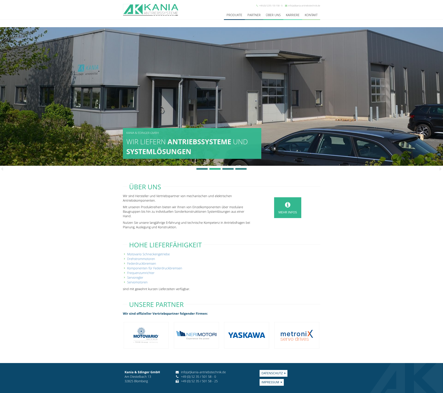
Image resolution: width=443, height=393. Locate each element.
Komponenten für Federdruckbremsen (154, 268)
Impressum (270, 382)
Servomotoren (137, 282)
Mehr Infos (287, 212)
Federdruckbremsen (141, 263)
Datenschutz (272, 373)
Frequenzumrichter (141, 273)
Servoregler (135, 277)
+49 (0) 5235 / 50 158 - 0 (270, 5)
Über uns (273, 15)
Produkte (234, 15)
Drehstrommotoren (141, 259)
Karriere (293, 15)
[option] (221, 96)
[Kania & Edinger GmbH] (150, 9)
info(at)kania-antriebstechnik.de (304, 5)
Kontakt (311, 15)
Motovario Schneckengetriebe (148, 254)
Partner (254, 15)
